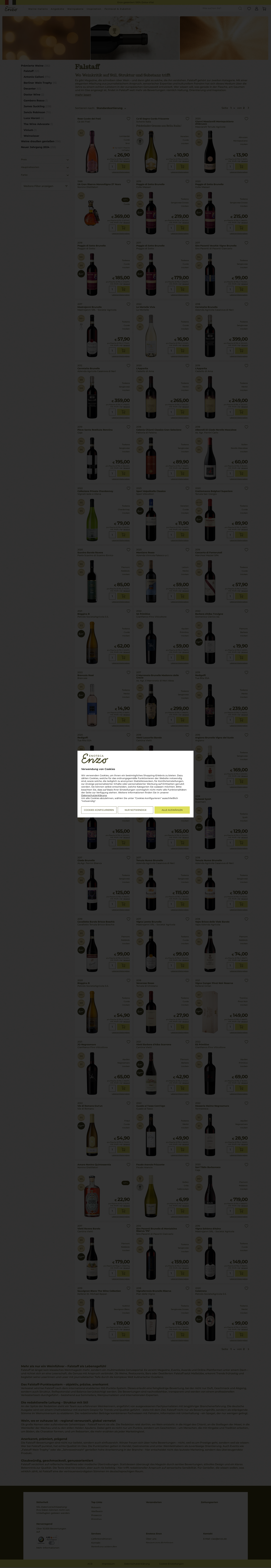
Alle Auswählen (172, 810)
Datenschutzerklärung (94, 795)
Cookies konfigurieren (99, 810)
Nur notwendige (135, 810)
